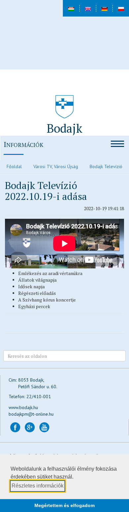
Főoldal (14, 166)
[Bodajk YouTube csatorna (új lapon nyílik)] (44, 427)
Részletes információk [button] (38, 486)
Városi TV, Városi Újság (55, 166)
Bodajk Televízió (106, 166)
